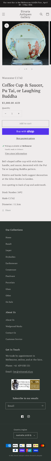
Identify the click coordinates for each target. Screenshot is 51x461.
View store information (16, 153)
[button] (3, 14)
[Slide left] (19, 69)
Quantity (6, 108)
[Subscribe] (42, 406)
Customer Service (14, 339)
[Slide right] (32, 69)
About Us (10, 320)
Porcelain (10, 282)
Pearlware (10, 276)
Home (8, 237)
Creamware (11, 269)
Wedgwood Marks (14, 326)
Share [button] (8, 210)
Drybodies (10, 256)
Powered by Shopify (36, 455)
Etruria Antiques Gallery (22, 455)
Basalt (9, 243)
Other (8, 295)
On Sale (9, 302)
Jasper (9, 250)
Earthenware (12, 263)
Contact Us (11, 332)
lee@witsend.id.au (23, 371)
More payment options (25, 138)
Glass (8, 289)
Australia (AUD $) (23, 435)
